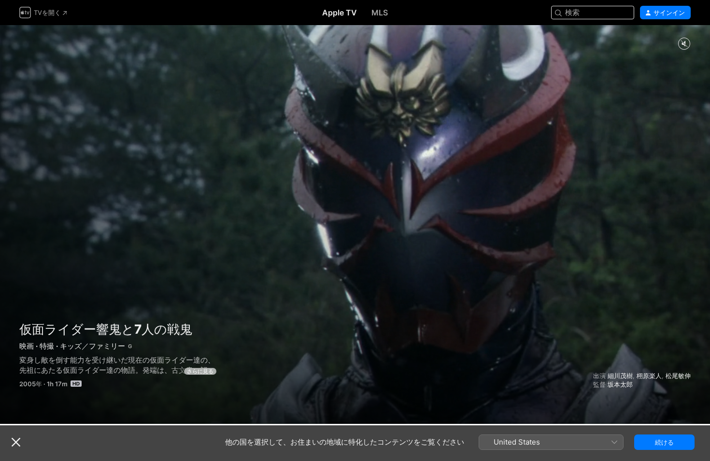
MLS (379, 12)
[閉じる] (16, 442)
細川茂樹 (620, 376)
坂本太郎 (620, 384)
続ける (664, 442)
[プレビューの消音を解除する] (684, 44)
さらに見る (200, 371)
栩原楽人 (649, 376)
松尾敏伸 (678, 376)
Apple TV (339, 12)
